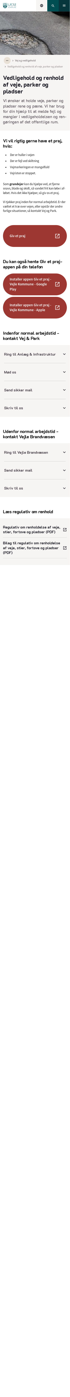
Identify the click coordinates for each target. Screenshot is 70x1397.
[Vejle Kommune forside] (9, 5)
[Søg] (53, 5)
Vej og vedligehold (25, 60)
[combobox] (41, 5)
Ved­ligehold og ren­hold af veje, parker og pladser (35, 66)
